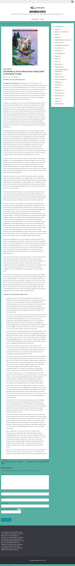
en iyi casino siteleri (12, 565)
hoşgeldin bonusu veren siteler (15, 565)
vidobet (19, 565)
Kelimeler (57, 74)
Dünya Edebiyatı (7, 68)
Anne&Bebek (58, 26)
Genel (56, 61)
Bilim (56, 34)
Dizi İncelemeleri (59, 53)
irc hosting (6, 565)
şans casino (18, 565)
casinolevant (16, 565)
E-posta (3, 497)
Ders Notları (58, 48)
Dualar (42, 19)
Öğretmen (17, 77)
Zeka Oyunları (58, 103)
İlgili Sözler (57, 64)
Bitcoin (57, 37)
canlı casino (13, 565)
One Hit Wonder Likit (9, 565)
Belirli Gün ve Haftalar (60, 31)
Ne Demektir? (58, 93)
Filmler (56, 58)
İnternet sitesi (4, 503)
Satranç (57, 98)
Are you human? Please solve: (9, 509)
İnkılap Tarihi (58, 67)
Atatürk (57, 29)
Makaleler (57, 82)
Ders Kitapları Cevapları (61, 45)
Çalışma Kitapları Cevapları (62, 40)
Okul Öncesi (58, 95)
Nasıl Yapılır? (58, 90)
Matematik (58, 85)
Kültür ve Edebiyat (59, 79)
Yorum (3, 474)
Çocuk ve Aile (58, 42)
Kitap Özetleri (34, 19)
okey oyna (1, 565)
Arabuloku (37, 12)
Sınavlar (57, 101)
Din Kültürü (57, 50)
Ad (2, 491)
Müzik (56, 87)
